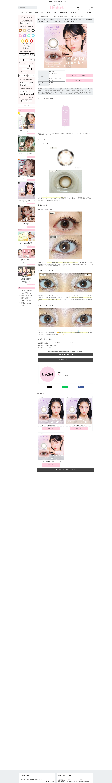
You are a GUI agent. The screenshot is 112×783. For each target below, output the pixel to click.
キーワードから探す (76, 12)
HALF (27, 91)
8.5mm (21, 66)
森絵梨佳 (29, 300)
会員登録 (77, 9)
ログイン (82, 9)
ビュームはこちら (79, 80)
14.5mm (21, 59)
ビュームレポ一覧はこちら (65, 469)
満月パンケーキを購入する (79, 75)
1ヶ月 (31, 23)
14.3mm (27, 57)
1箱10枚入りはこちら (65, 354)
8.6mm (26, 66)
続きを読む (31, 133)
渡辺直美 (27, 292)
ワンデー (23, 23)
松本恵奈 (22, 305)
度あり (21, 82)
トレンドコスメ (88, 12)
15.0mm (32, 59)
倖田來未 (28, 297)
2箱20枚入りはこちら (65, 360)
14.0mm (27, 54)
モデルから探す (63, 12)
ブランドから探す (51, 12)
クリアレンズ (30, 85)
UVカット (23, 85)
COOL (21, 94)
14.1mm (32, 54)
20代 (26, 100)
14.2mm (21, 57)
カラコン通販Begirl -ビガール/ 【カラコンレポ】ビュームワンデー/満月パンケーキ (57, 7)
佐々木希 (29, 293)
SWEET (32, 91)
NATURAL (22, 91)
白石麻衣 (27, 298)
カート (92, 9)
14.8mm (27, 59)
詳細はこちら (49, 781)
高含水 (31, 82)
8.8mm (24, 68)
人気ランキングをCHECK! (25, 12)
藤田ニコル (22, 302)
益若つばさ (22, 290)
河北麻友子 (22, 303)
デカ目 (26, 94)
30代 (30, 100)
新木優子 (28, 295)
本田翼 (21, 298)
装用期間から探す (39, 12)
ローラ (21, 292)
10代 (23, 100)
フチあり (27, 82)
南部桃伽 (22, 297)
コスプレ (31, 94)
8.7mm (32, 66)
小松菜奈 (22, 293)
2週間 (27, 23)
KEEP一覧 (88, 9)
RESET (26, 105)
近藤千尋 (22, 295)
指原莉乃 (30, 290)
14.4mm (32, 57)
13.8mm (21, 54)
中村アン (30, 303)
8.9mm (29, 68)
